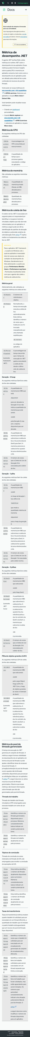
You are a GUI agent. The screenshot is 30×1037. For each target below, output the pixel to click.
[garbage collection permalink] (27, 210)
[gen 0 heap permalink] (16, 377)
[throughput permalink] (21, 911)
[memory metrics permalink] (24, 170)
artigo (18, 235)
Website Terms (21, 1032)
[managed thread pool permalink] (23, 746)
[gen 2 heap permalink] (17, 567)
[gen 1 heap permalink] (16, 474)
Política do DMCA (20, 1031)
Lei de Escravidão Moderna (19, 1033)
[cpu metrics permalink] (19, 130)
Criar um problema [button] (21, 44)
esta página (23, 37)
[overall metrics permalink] (13, 283)
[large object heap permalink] (28, 656)
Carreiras (9, 1031)
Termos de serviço (14, 1031)
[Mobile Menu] (26, 9)
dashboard (16, 109)
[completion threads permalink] (20, 853)
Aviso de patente (11, 1033)
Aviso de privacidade (15, 1032)
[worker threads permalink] (19, 797)
